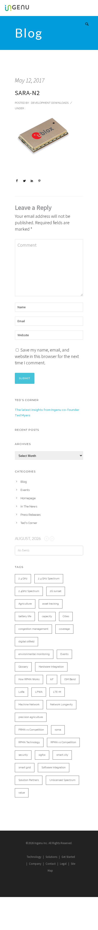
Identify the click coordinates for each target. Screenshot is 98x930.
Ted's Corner (29, 523)
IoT (52, 679)
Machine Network (28, 704)
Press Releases (31, 514)
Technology (34, 857)
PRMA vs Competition (31, 729)
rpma (58, 729)
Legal (63, 864)
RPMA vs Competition (63, 742)
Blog (24, 481)
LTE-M (57, 691)
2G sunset (55, 591)
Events (25, 490)
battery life (24, 616)
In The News (29, 506)
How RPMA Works (28, 679)
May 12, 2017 (29, 80)
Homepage (28, 498)
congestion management (33, 628)
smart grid (24, 767)
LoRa (21, 691)
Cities (66, 616)
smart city (62, 754)
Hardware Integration (51, 666)
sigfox (42, 754)
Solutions (51, 857)
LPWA (38, 691)
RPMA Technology (29, 742)
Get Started (68, 857)
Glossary (23, 666)
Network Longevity (61, 704)
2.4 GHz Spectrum (48, 578)
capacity (47, 616)
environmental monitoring (34, 654)
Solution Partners (28, 780)
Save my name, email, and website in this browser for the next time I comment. (47, 356)
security (23, 754)
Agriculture (25, 603)
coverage (64, 628)
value (21, 792)
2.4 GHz (22, 578)
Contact (51, 864)
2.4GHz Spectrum (28, 591)
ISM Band (70, 679)
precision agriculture (30, 717)
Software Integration (53, 767)
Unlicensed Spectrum (62, 780)
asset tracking (50, 603)
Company (35, 864)
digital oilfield (26, 641)
